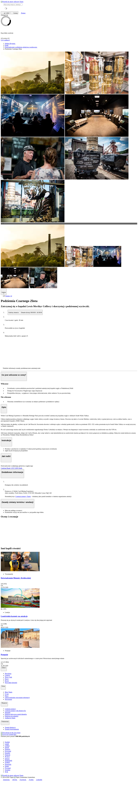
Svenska (7, 770)
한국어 (7, 757)
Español (7, 753)
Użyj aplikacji (5, 40)
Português (8, 764)
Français (7, 755)
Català (7, 744)
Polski (7, 766)
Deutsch (7, 749)
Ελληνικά (8, 751)
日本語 (7, 762)
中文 (6, 772)
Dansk (7, 747)
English (7, 742)
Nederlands (8, 760)
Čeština (7, 746)
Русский (8, 768)
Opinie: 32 (8, 296)
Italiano (7, 759)
